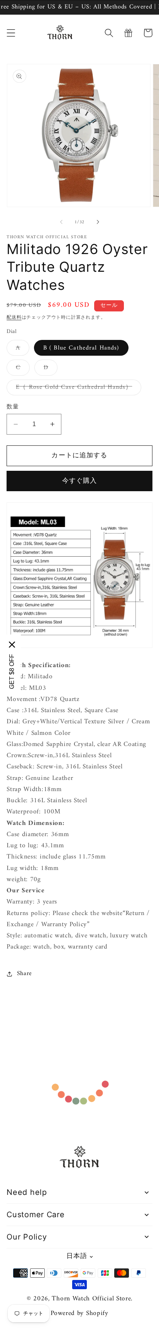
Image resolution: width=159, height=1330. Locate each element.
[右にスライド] (97, 222)
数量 (13, 407)
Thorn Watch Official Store (91, 1299)
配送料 (14, 317)
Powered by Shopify (79, 1313)
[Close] (12, 644)
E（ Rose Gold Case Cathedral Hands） (77, 388)
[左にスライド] (61, 222)
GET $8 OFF (11, 671)
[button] (11, 33)
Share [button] (24, 973)
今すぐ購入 (79, 481)
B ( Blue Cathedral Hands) (81, 348)
